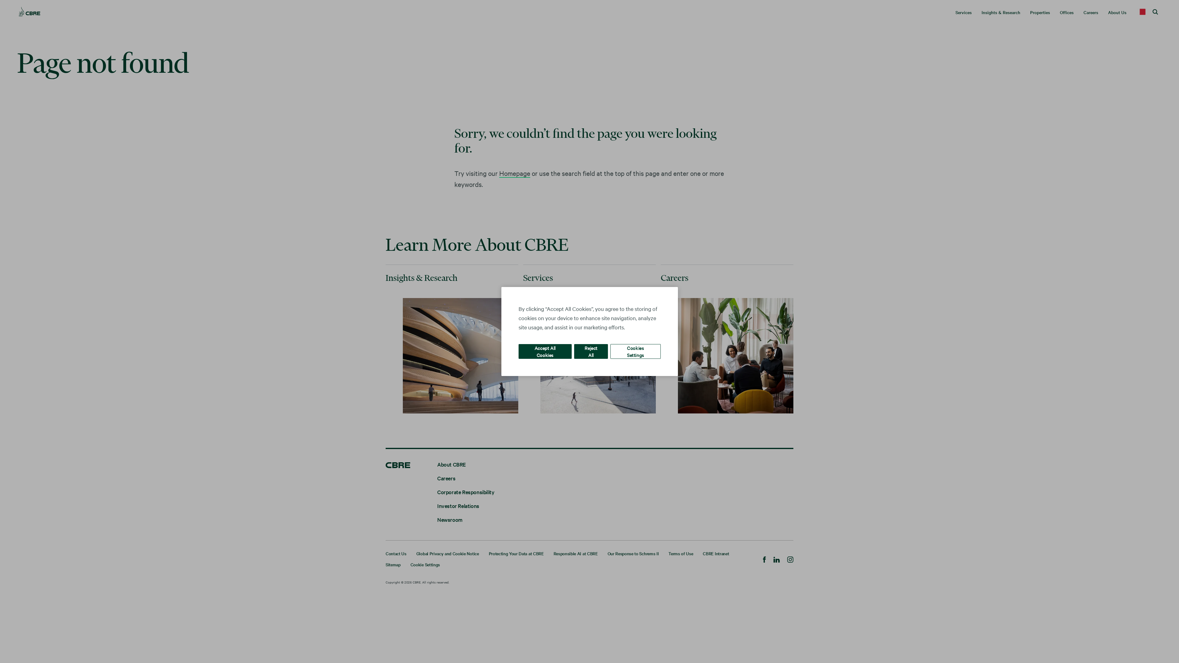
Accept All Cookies (545, 351)
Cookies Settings (635, 351)
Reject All (591, 351)
